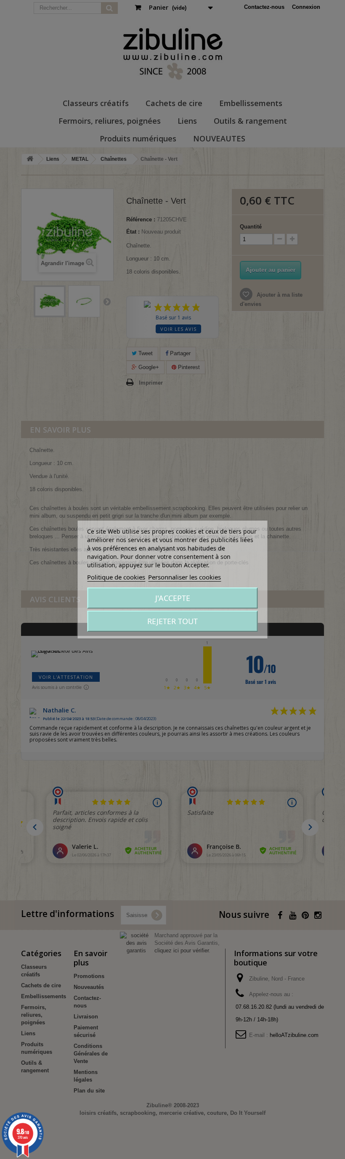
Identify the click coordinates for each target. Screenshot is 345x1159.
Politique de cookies (116, 577)
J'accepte (172, 598)
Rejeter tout (172, 621)
